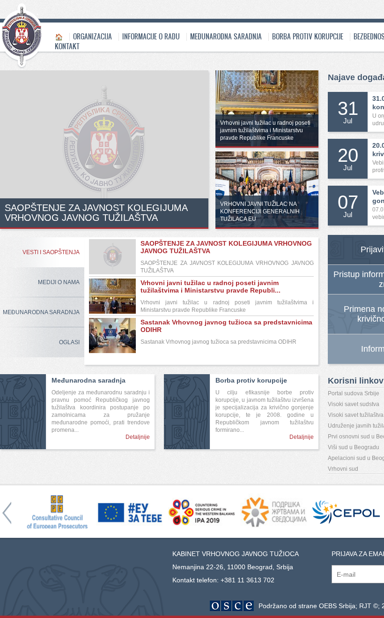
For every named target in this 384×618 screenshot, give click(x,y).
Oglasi (69, 342)
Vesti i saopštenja (51, 252)
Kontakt (67, 46)
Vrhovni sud (343, 469)
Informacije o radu (151, 36)
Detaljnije (138, 437)
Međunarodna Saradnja (41, 312)
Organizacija (92, 36)
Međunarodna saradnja (226, 36)
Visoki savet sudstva (353, 404)
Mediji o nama (59, 282)
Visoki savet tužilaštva (356, 415)
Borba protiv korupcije (307, 36)
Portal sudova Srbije (353, 393)
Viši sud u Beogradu (353, 447)
